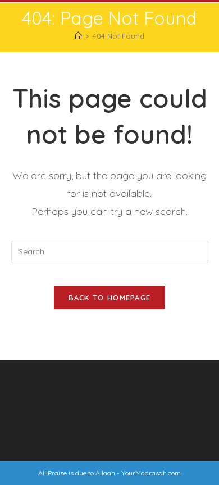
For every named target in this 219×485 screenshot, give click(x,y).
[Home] (78, 35)
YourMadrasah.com (151, 473)
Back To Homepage (110, 297)
